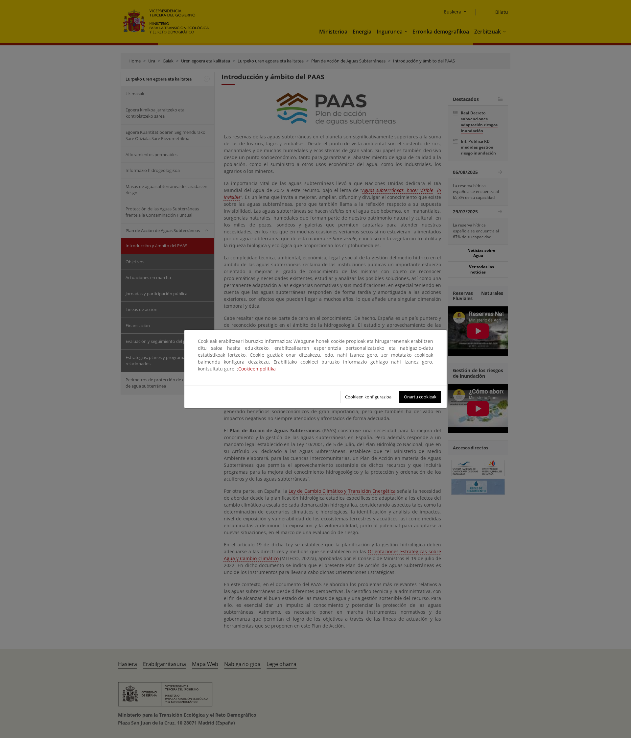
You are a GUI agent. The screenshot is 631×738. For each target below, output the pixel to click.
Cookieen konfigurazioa (368, 397)
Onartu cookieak (420, 397)
